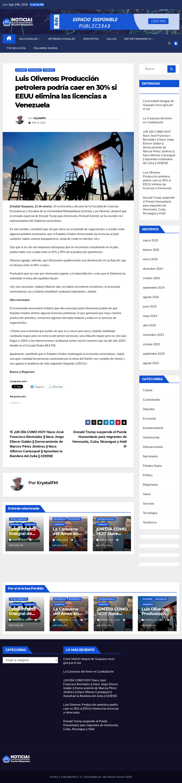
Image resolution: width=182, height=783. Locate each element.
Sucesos (148, 503)
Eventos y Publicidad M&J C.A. (66, 777)
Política (148, 475)
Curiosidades (151, 399)
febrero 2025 (151, 249)
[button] (169, 43)
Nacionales (29, 38)
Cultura (147, 390)
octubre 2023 (151, 344)
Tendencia (49, 70)
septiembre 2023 (154, 353)
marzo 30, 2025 (22, 620)
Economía (21, 70)
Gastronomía (151, 437)
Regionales (16, 524)
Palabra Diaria (46, 48)
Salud (112, 38)
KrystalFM (40, 118)
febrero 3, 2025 (67, 620)
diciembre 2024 (153, 268)
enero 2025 (150, 259)
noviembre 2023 (153, 334)
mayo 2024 (150, 315)
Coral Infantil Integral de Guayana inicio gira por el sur (158, 105)
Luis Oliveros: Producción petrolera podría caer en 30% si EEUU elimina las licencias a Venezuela (157, 180)
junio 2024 (150, 306)
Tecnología (16, 48)
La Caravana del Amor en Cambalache (66, 533)
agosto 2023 (151, 363)
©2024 (128, 777)
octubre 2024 (151, 278)
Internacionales (61, 38)
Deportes (91, 38)
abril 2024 (149, 325)
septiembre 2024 (154, 287)
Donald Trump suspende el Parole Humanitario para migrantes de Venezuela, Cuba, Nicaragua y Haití (159, 205)
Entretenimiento (138, 38)
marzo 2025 (150, 240)
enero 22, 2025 (155, 620)
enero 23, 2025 (111, 620)
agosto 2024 (151, 297)
